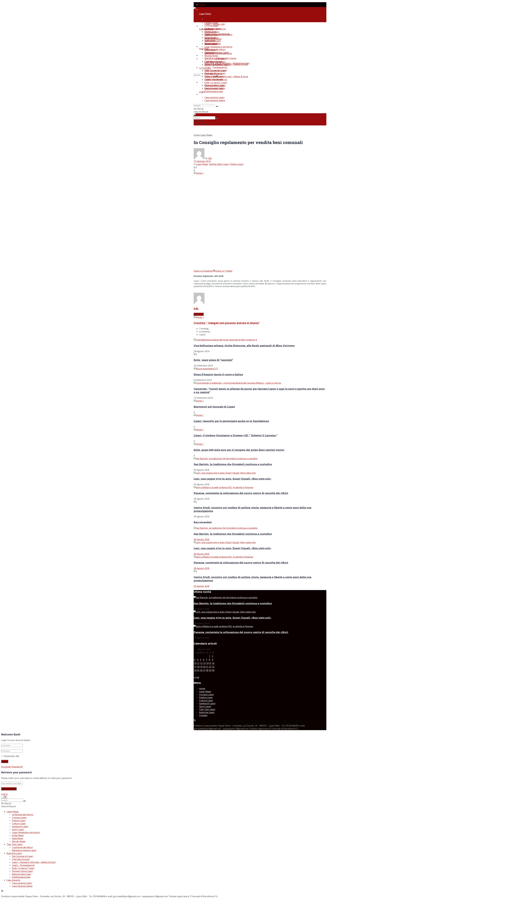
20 (204, 666)
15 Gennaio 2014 (202, 161)
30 (213, 670)
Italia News (210, 52)
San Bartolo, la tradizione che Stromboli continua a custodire (233, 464)
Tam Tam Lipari (207, 58)
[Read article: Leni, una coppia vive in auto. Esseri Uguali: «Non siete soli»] (260, 542)
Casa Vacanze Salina (214, 100)
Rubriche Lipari (206, 67)
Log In (4, 794)
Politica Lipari (211, 22)
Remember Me (11, 756)
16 (213, 663)
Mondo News (211, 55)
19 (201, 666)
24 (195, 670)
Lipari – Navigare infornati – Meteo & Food (226, 76)
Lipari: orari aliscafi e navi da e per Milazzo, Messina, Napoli (234, 14)
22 (210, 666)
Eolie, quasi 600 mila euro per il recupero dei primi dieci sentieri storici (239, 449)
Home (202, 4)
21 (207, 666)
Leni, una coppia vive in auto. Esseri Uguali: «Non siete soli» (232, 478)
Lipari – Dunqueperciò (215, 67)
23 (213, 666)
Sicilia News (210, 49)
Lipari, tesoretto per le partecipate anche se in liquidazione (231, 421)
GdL (210, 158)
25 (198, 670)
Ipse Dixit (204, 48)
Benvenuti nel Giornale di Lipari (214, 406)
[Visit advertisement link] (194, 291)
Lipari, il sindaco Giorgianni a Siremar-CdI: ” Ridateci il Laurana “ (235, 435)
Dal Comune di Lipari (215, 70)
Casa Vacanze (206, 94)
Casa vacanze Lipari (214, 97)
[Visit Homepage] (204, 8)
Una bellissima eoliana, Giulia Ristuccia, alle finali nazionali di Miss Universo (244, 345)
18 (198, 666)
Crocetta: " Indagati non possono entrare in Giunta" (227, 323)
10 (195, 663)
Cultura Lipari (211, 25)
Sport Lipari (210, 43)
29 (210, 670)
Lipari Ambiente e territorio (218, 34)
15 (210, 663)
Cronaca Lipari (211, 19)
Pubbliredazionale (213, 91)
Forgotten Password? (12, 766)
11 (198, 663)
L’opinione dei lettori (214, 61)
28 (207, 670)
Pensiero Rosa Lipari (214, 85)
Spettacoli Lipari (212, 40)
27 (204, 670)
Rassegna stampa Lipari (216, 52)
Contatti (203, 715)
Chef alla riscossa (213, 73)
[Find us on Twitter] (195, 720)
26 (201, 670)
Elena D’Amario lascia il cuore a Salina (218, 374)
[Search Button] (217, 106)
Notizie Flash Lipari (219, 164)
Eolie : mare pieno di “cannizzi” (213, 360)
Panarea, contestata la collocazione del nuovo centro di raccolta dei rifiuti (241, 493)
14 (207, 663)
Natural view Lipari (214, 88)
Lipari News (205, 13)
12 (201, 663)
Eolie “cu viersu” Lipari (215, 82)
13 (204, 663)
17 (195, 666)
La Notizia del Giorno (215, 16)
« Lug (196, 677)
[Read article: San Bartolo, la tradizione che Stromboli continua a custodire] (260, 528)
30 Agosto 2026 (201, 539)
